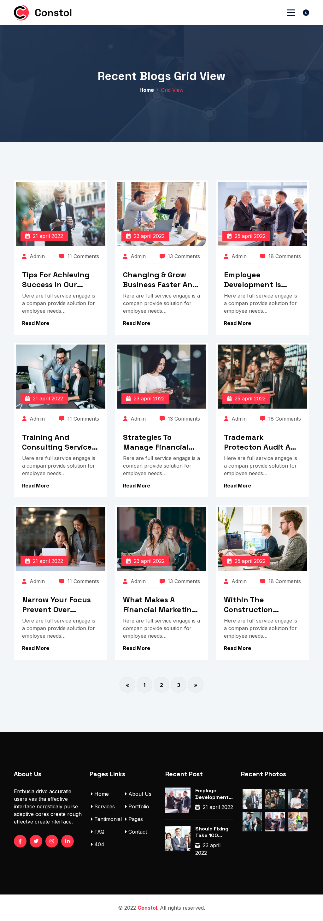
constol (147, 908)
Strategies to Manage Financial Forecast (156, 442)
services (104, 806)
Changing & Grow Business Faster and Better (160, 279)
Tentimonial (108, 819)
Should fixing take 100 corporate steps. (211, 832)
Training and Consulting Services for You (59, 442)
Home (146, 90)
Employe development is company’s (212, 794)
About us (139, 794)
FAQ (99, 832)
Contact (137, 832)
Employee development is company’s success (261, 279)
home (101, 794)
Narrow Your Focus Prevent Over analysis (56, 604)
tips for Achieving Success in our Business (56, 279)
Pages (135, 819)
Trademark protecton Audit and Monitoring (262, 442)
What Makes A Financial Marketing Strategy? (160, 604)
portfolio (138, 806)
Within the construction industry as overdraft (248, 604)
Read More (35, 323)
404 (99, 844)
